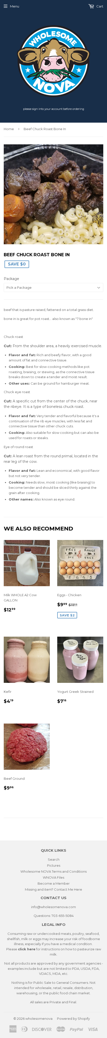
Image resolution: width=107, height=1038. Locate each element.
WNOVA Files (53, 877)
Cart (99, 6)
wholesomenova (39, 1019)
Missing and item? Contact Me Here (53, 889)
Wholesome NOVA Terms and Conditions (53, 871)
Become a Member (54, 883)
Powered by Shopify (73, 1019)
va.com (70, 907)
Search (53, 859)
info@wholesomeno (47, 907)
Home (9, 129)
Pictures (53, 865)
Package (11, 278)
